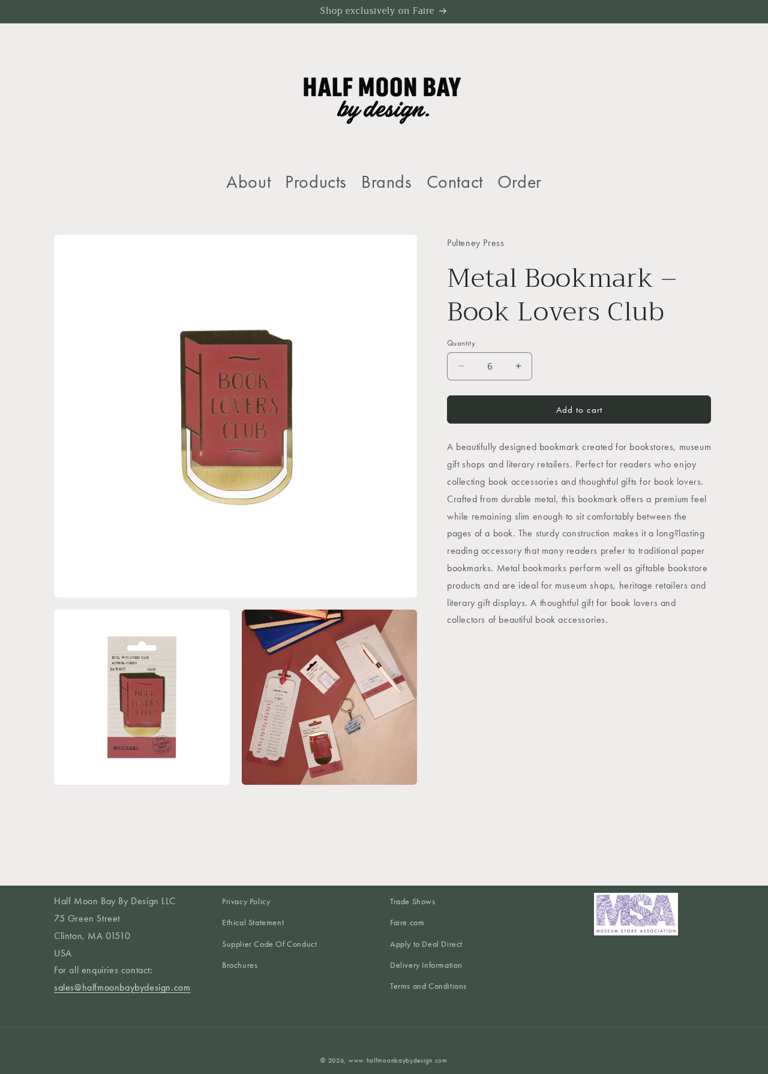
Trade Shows (413, 901)
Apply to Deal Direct (426, 944)
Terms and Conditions (428, 986)
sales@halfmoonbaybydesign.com (122, 987)
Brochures (239, 965)
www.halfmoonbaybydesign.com (398, 1060)
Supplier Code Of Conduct (269, 944)
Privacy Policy (246, 901)
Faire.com (407, 923)
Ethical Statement (253, 923)
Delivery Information (426, 965)
